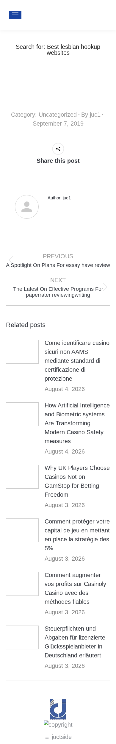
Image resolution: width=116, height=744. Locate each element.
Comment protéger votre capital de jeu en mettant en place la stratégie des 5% (77, 534)
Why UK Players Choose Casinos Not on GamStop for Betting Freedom (77, 481)
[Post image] (22, 352)
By (91, 114)
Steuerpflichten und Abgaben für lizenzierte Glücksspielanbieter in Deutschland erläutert (75, 642)
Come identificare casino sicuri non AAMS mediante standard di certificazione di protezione (77, 361)
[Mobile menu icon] (15, 15)
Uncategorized (58, 114)
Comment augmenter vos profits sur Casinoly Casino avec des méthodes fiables (75, 588)
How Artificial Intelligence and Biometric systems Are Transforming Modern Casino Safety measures (77, 423)
